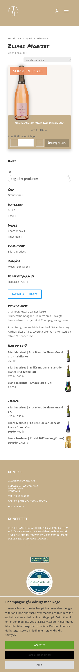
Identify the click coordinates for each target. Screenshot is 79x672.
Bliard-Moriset (17, 251)
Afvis (39, 664)
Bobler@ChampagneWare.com (28, 502)
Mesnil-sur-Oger (18, 266)
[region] (39, 634)
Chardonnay (15, 231)
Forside (12, 38)
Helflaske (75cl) (17, 281)
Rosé (11, 216)
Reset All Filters (25, 294)
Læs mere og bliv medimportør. (29, 545)
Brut (10, 210)
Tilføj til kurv (58, 143)
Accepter (39, 645)
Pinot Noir (14, 236)
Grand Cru (14, 195)
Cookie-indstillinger (39, 655)
